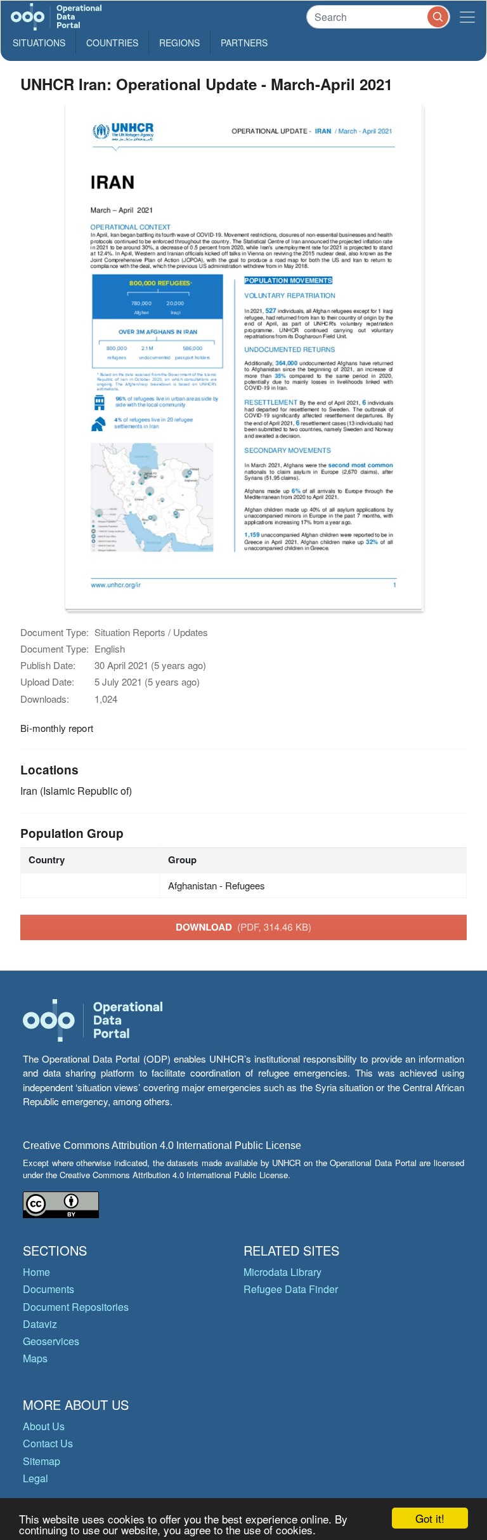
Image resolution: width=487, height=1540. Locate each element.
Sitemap (41, 1461)
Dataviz (40, 1324)
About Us (44, 1426)
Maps (35, 1358)
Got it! (430, 1518)
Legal (35, 1478)
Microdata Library (282, 1272)
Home (36, 1272)
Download (243, 927)
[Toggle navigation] (467, 17)
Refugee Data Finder (291, 1289)
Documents (48, 1289)
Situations (39, 42)
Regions (179, 42)
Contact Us (48, 1443)
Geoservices (51, 1341)
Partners (244, 42)
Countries (112, 42)
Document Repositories (76, 1306)
